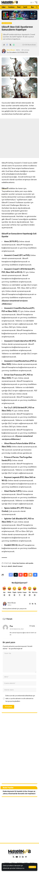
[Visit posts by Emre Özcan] (5, 604)
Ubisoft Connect (18, 566)
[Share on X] (10, 44)
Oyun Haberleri (6, 23)
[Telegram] (25, 857)
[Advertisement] (19, 138)
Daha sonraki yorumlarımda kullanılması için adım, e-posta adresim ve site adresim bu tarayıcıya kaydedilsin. (20, 698)
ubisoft (10, 566)
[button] (32, 867)
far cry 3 (4, 566)
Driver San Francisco (18, 563)
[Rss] (35, 603)
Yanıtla (33, 626)
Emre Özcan (11, 50)
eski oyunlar (29, 563)
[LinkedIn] (32, 603)
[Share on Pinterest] (20, 575)
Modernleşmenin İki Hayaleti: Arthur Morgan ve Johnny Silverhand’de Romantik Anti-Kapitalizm (19, 792)
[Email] (30, 575)
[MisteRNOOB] (19, 851)
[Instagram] (30, 603)
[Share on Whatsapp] (13, 44)
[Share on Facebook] (7, 44)
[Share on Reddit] (25, 575)
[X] (13, 857)
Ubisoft (5, 188)
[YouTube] (16, 857)
